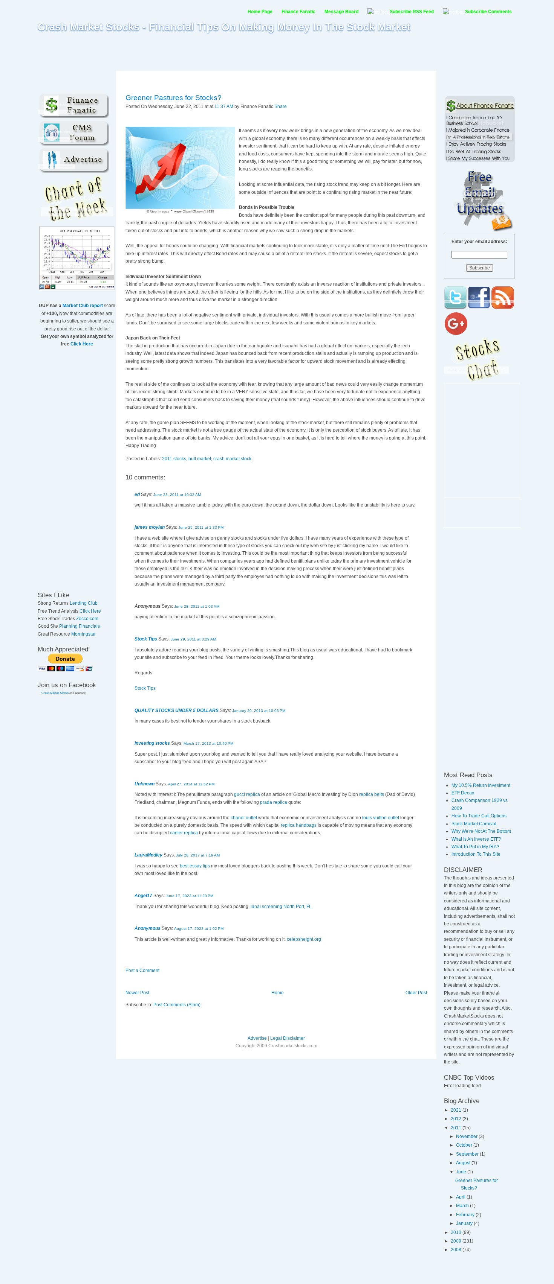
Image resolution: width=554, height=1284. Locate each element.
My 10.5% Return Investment (480, 785)
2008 (456, 1249)
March (463, 1205)
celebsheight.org (304, 939)
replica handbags (299, 825)
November (467, 1136)
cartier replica (184, 832)
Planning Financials (79, 626)
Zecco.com (87, 618)
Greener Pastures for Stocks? (173, 98)
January (465, 1223)
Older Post (416, 992)
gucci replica (247, 794)
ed (137, 494)
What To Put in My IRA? (475, 846)
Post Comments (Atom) (176, 1004)
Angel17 (143, 895)
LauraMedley (148, 855)
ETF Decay (462, 793)
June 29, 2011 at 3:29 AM (193, 639)
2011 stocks (174, 458)
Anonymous (148, 928)
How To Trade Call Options (479, 815)
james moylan (150, 527)
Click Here (81, 344)
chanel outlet (244, 817)
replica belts (371, 794)
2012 (456, 1118)
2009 (456, 1241)
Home (277, 992)
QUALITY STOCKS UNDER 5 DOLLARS (177, 710)
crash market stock (232, 458)
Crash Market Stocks (55, 693)
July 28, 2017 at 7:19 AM (198, 855)
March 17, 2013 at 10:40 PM (208, 743)
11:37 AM (223, 106)
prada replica (273, 802)
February (466, 1214)
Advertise (257, 1038)
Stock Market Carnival (473, 823)
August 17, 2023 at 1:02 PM (198, 928)
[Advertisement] (277, 51)
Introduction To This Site (475, 854)
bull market (199, 458)
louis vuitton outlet (380, 817)
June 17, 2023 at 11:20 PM (189, 896)
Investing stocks (152, 743)
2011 (456, 1127)
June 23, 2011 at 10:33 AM (177, 495)
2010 (456, 1232)
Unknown (145, 784)
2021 (456, 1110)
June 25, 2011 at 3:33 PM (200, 527)
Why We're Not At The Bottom (481, 831)
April (461, 1197)
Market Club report (83, 305)
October (464, 1145)
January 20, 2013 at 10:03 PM (258, 711)
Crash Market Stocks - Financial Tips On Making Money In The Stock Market (224, 27)
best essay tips (195, 866)
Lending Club (84, 603)
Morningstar (83, 634)
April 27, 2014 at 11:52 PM (191, 784)
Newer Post (137, 992)
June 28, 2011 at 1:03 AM (196, 606)
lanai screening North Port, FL (281, 906)
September (468, 1154)
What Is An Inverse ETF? (476, 839)
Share (280, 106)
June (461, 1171)
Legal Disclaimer (287, 1038)
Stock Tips (146, 639)
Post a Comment (142, 970)
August (463, 1162)
